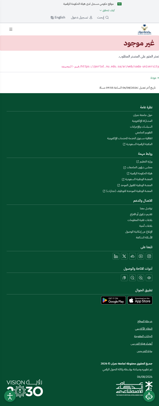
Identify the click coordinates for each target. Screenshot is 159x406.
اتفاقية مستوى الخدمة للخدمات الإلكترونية (129, 138)
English (59, 17)
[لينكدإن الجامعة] (116, 256)
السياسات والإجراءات (141, 126)
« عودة (155, 77)
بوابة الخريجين (144, 351)
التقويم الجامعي (143, 132)
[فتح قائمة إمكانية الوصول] (10, 396)
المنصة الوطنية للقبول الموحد (136, 185)
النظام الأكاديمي (143, 329)
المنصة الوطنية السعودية (138, 179)
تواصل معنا (146, 208)
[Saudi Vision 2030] (25, 388)
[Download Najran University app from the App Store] (140, 300)
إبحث (100, 17)
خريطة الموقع (144, 321)
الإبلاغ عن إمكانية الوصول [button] (138, 231)
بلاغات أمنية (145, 226)
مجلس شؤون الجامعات (139, 167)
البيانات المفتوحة (143, 336)
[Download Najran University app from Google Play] (113, 300)
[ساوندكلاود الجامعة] (132, 256)
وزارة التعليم (145, 161)
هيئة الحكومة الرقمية (141, 173)
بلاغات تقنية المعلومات (140, 220)
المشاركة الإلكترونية (142, 121)
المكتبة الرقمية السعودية (139, 144)
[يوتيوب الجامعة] (141, 256)
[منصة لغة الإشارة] (124, 278)
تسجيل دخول (79, 17)
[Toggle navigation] (11, 29)
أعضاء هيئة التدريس (141, 343)
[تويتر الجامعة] (124, 256)
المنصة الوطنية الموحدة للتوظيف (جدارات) (129, 191)
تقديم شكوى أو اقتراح (141, 214)
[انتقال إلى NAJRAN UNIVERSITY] (144, 29)
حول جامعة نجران (142, 115)
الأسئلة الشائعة (144, 237)
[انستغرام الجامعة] (149, 256)
